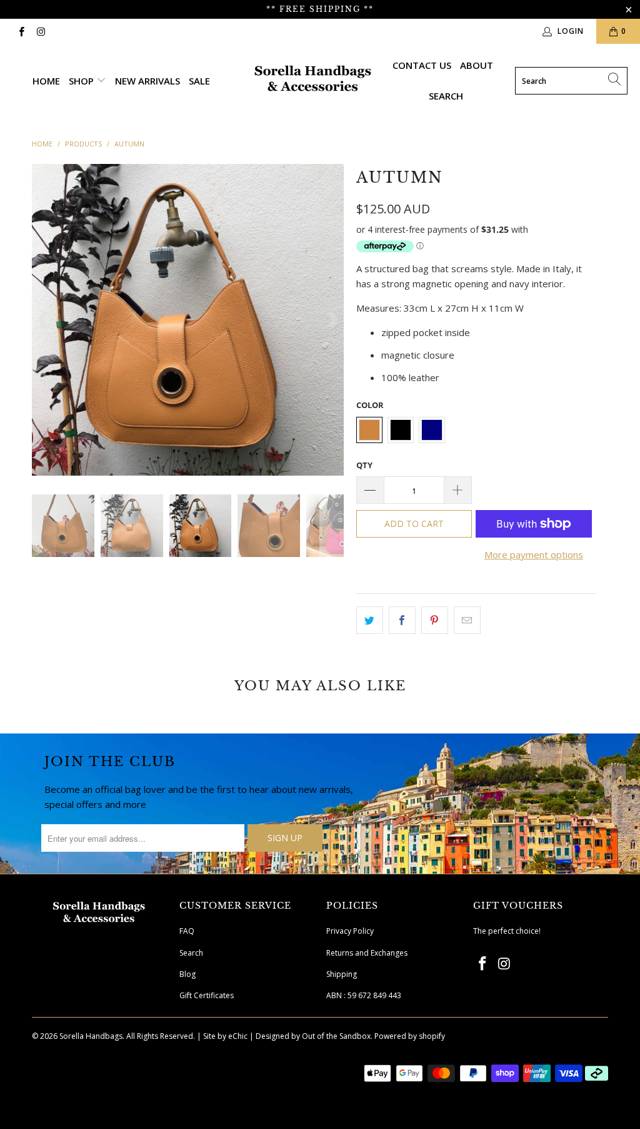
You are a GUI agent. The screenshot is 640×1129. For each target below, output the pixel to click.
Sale (199, 80)
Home (46, 80)
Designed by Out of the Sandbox (313, 1036)
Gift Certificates (206, 995)
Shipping (341, 974)
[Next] (331, 320)
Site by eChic (225, 1036)
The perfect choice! (507, 931)
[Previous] (43, 320)
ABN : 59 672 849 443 (363, 995)
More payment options (533, 554)
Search (446, 95)
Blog (187, 974)
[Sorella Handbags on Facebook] (21, 31)
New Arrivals (147, 80)
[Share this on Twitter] (369, 620)
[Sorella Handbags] (313, 81)
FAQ (186, 931)
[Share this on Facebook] (402, 620)
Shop (82, 80)
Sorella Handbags (90, 1036)
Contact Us (421, 65)
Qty (364, 465)
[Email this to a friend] (467, 620)
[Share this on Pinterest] (434, 620)
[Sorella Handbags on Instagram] (40, 31)
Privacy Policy (350, 931)
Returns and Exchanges (367, 953)
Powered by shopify (409, 1036)
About (476, 65)
